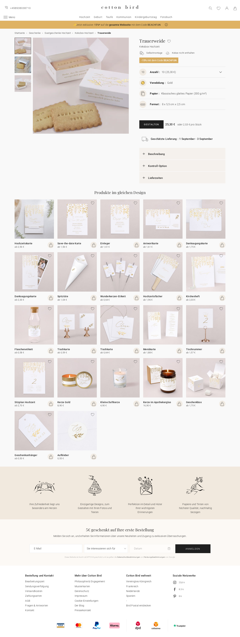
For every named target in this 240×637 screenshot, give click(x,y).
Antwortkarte (150, 243)
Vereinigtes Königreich (139, 581)
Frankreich (132, 586)
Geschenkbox (194, 402)
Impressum (81, 595)
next (35, 88)
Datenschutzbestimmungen (128, 557)
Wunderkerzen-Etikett (113, 296)
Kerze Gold (63, 402)
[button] (166, 25)
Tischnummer (194, 349)
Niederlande (133, 591)
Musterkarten (82, 586)
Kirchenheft (193, 296)
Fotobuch (166, 17)
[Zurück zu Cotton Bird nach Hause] (120, 12)
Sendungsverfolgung (37, 586)
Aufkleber (63, 455)
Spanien (130, 595)
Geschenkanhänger (26, 455)
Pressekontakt (83, 610)
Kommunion (123, 17)
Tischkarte (63, 349)
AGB (27, 600)
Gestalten (151, 124)
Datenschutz (82, 591)
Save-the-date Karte (69, 243)
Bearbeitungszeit (34, 581)
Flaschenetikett (24, 349)
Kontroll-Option (157, 166)
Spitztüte (62, 296)
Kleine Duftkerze (110, 402)
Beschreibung (156, 154)
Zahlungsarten (33, 595)
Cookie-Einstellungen (86, 600)
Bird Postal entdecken (138, 605)
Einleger (105, 243)
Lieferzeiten (155, 178)
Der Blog (79, 605)
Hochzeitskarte (23, 243)
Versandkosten (33, 591)
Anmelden (193, 548)
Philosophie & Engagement (90, 581)
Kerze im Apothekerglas (157, 402)
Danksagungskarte (197, 243)
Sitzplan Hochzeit (25, 402)
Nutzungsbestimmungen (154, 557)
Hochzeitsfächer (153, 296)
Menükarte (149, 349)
